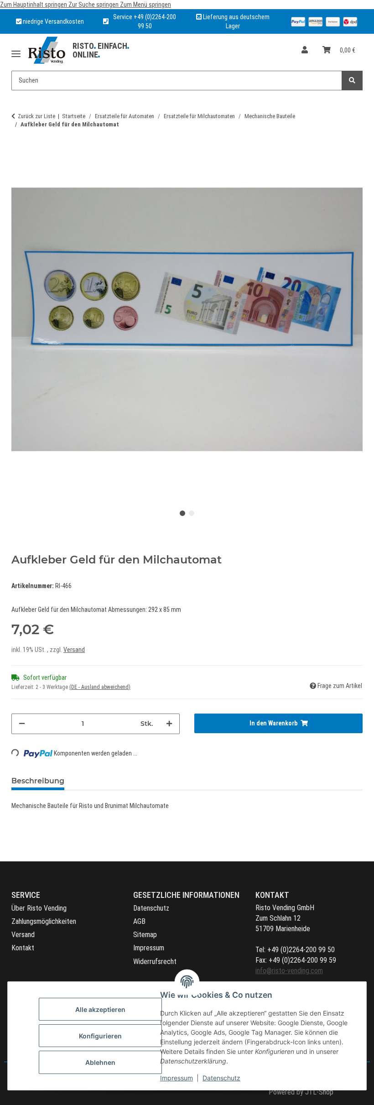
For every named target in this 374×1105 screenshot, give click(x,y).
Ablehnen (100, 1062)
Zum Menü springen (145, 4)
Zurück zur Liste (36, 116)
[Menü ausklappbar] (16, 50)
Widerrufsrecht (155, 961)
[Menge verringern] (22, 724)
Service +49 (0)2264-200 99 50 (144, 21)
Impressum (176, 1078)
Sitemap (145, 934)
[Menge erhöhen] (169, 724)
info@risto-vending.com (289, 970)
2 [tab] (191, 513)
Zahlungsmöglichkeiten (43, 921)
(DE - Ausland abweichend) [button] (99, 687)
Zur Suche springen (94, 4)
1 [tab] (182, 513)
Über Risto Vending (39, 908)
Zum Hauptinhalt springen (34, 4)
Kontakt (22, 947)
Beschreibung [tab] (37, 781)
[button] (304, 50)
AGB (139, 921)
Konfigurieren (100, 1036)
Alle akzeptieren (100, 1009)
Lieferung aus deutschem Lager (236, 21)
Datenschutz (221, 1078)
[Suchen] (352, 80)
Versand (74, 649)
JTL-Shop (319, 1092)
